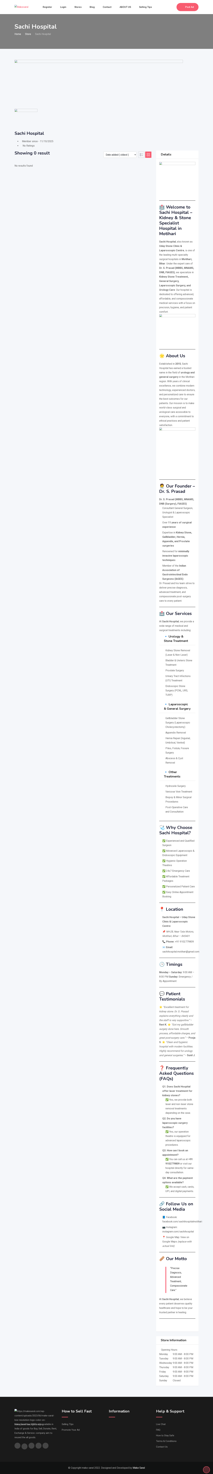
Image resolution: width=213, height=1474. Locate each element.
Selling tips (145, 7)
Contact (107, 7)
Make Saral (139, 1467)
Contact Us (162, 1446)
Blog (92, 7)
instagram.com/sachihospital (178, 1231)
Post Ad (189, 7)
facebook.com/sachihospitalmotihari (182, 1221)
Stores (78, 7)
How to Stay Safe (165, 1435)
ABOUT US (125, 7)
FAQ (158, 1429)
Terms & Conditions (166, 1441)
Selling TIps (67, 1424)
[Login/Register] (172, 7)
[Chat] (167, 7)
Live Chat (161, 1424)
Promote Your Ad (71, 1429)
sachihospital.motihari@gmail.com (180, 951)
